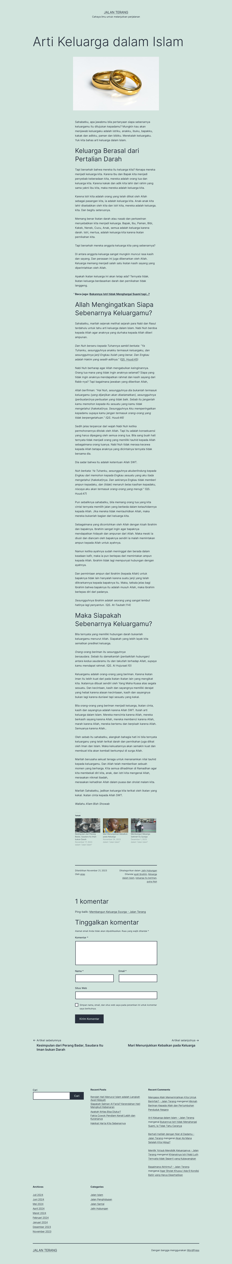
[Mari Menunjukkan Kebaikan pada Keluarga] (115, 825)
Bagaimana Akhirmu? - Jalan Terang (168, 1166)
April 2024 (39, 1208)
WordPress (193, 1250)
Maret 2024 (39, 1213)
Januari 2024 (40, 1222)
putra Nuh (152, 881)
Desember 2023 (42, 1226)
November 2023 (42, 1231)
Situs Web (81, 988)
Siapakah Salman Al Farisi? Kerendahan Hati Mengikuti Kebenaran (115, 1105)
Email (122, 971)
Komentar (81, 937)
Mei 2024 (38, 1204)
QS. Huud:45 (129, 359)
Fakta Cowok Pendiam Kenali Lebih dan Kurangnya (112, 1117)
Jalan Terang (116, 12)
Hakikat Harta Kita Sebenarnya (108, 1123)
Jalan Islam (96, 1194)
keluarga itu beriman (146, 878)
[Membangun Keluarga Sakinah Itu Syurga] (143, 825)
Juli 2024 (38, 1194)
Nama (79, 971)
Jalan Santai (97, 1204)
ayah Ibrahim (140, 874)
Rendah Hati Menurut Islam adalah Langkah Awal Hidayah (115, 1098)
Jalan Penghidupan (101, 1199)
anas (82, 874)
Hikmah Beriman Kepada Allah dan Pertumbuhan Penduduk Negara (172, 1105)
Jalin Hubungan (149, 870)
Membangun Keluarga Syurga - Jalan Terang (117, 911)
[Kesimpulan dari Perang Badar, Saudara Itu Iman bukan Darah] (87, 825)
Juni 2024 (38, 1199)
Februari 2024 (41, 1217)
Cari (35, 1090)
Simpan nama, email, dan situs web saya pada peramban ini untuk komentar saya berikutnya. (118, 1007)
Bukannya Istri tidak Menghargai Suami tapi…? (119, 294)
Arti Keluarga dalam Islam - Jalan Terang (171, 1117)
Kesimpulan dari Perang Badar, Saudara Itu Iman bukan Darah (85, 836)
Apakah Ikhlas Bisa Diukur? (105, 1111)
